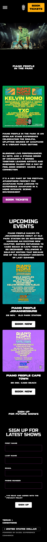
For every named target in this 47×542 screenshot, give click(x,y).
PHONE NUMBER (13, 480)
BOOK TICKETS (17, 200)
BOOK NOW (23, 324)
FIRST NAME (11, 443)
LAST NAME (11, 455)
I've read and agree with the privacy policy (22, 497)
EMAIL (8, 468)
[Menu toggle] (5, 7)
